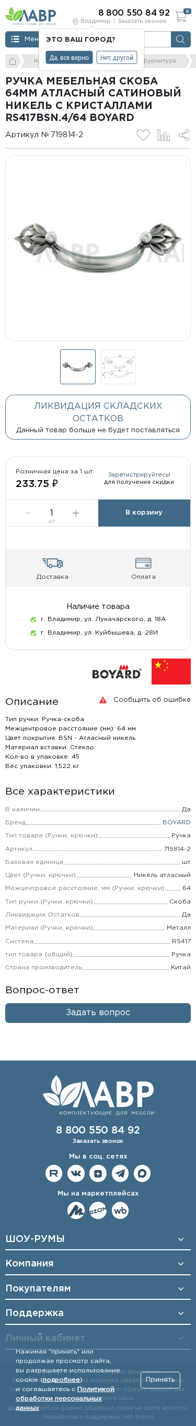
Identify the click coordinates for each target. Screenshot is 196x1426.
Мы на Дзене (98, 1173)
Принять (160, 1380)
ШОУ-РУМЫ (35, 1239)
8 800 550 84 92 (98, 1130)
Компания (29, 1264)
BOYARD (177, 822)
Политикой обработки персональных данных (65, 1398)
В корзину (144, 513)
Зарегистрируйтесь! (139, 475)
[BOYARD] (117, 672)
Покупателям (38, 1289)
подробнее (61, 1380)
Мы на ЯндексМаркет (76, 1210)
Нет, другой (116, 57)
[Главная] (13, 61)
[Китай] (171, 672)
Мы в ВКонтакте (76, 1173)
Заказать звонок (142, 21)
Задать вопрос (98, 1013)
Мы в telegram (120, 1173)
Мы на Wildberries (120, 1210)
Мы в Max (142, 1173)
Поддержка (34, 1313)
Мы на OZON (98, 1210)
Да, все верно (69, 57)
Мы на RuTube (54, 1173)
